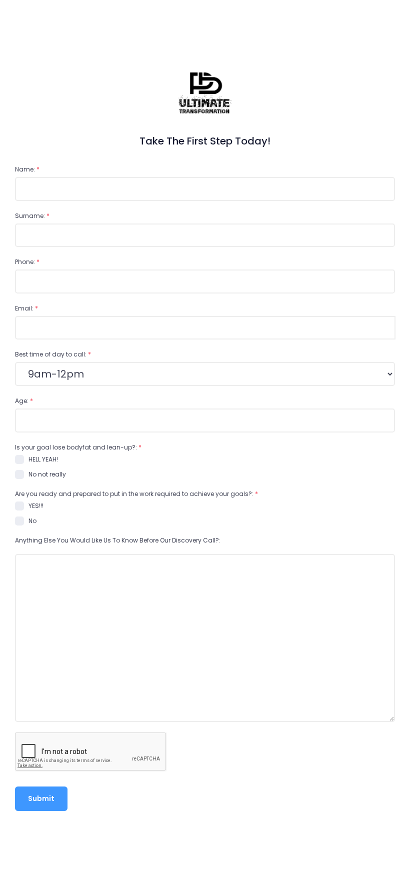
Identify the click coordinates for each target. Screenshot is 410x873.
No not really (47, 474)
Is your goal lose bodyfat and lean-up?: (78, 447)
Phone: (27, 262)
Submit (41, 799)
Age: (24, 400)
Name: (27, 169)
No (32, 520)
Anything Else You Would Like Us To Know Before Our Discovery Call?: (117, 540)
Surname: (32, 216)
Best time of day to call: (53, 354)
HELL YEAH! (43, 459)
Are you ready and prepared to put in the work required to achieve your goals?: (136, 494)
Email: (26, 308)
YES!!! (36, 506)
